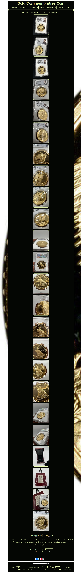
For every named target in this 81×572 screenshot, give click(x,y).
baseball (13, 567)
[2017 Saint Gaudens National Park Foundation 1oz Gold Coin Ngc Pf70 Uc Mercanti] (41, 25)
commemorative (25, 569)
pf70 (52, 570)
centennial (30, 567)
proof (57, 567)
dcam (69, 567)
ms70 (40, 570)
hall (66, 567)
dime (49, 570)
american (35, 570)
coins (63, 567)
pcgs (18, 567)
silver (43, 567)
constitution (37, 567)
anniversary (67, 570)
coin (59, 569)
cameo (53, 567)
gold (49, 566)
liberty (23, 567)
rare (16, 570)
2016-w (12, 570)
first (55, 570)
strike (45, 570)
